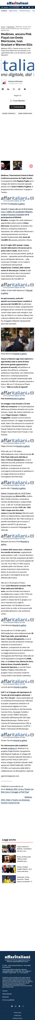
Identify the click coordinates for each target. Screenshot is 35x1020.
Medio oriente (13, 11)
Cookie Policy (17, 1015)
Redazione (5, 997)
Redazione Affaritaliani (15, 81)
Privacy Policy (17, 1012)
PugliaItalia (10, 27)
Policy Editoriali (6, 994)
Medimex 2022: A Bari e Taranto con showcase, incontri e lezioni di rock (16, 800)
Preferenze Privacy (17, 1018)
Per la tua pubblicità (8, 1000)
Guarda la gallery (18, 204)
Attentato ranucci (24, 11)
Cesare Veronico (8, 113)
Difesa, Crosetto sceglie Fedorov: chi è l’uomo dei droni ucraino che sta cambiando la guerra (24, 869)
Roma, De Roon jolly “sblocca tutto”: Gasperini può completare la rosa (24, 859)
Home (3, 27)
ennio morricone (25, 113)
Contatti (4, 991)
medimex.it (12, 748)
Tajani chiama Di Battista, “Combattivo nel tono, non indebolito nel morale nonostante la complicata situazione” (25, 849)
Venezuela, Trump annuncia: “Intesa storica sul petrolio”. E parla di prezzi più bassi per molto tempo (24, 879)
